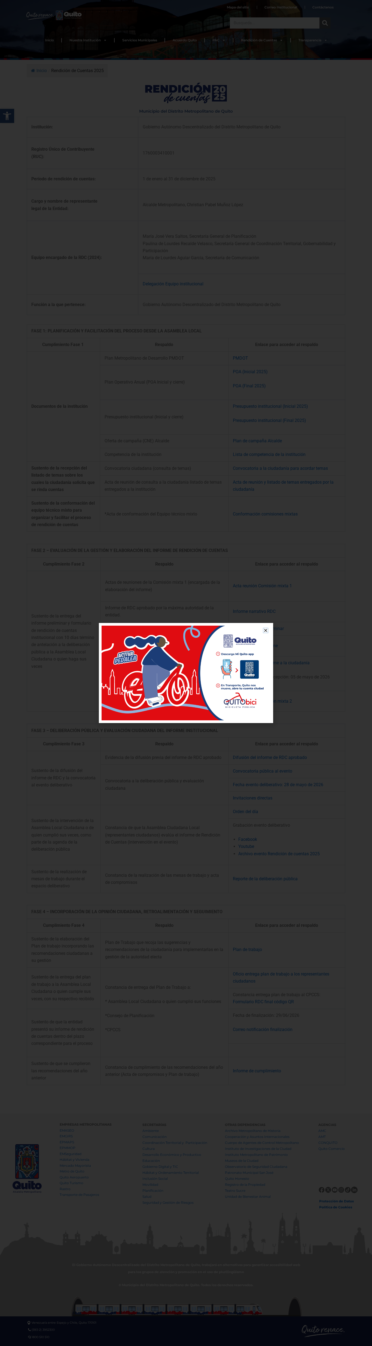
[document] (186, 673)
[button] (266, 630)
